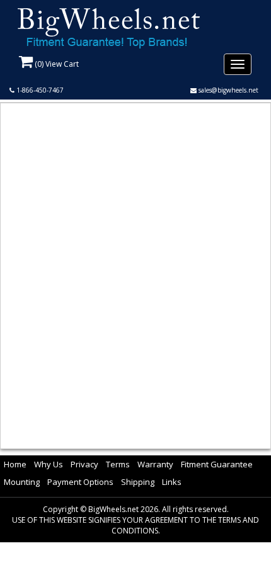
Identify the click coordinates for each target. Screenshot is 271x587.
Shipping (137, 481)
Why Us (48, 464)
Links (172, 481)
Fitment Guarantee (217, 464)
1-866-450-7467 (39, 90)
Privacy (84, 464)
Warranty (155, 464)
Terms (118, 464)
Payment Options (80, 481)
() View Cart (56, 64)
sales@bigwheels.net (227, 90)
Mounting (22, 481)
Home (15, 464)
